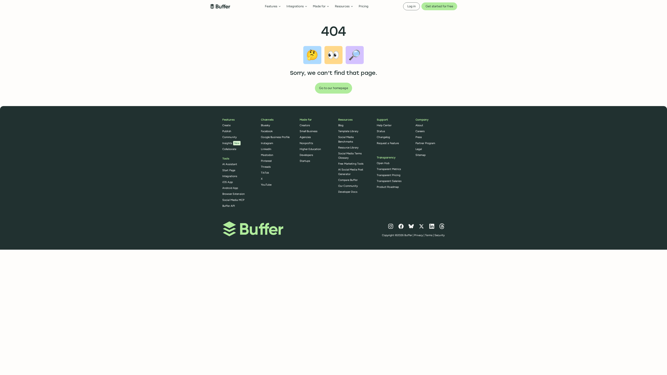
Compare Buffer (348, 180)
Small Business (309, 131)
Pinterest (266, 160)
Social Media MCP (233, 200)
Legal (418, 149)
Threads (266, 166)
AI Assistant (229, 164)
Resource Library (348, 147)
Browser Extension (233, 193)
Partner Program (425, 143)
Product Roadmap (388, 187)
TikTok (265, 172)
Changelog (383, 137)
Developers (306, 155)
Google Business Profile (275, 137)
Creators (305, 125)
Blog (340, 125)
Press (418, 137)
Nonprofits (306, 143)
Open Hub (383, 163)
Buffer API (228, 205)
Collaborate (229, 149)
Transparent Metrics (389, 169)
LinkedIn (266, 149)
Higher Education (310, 149)
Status (381, 131)
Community (229, 137)
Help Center (384, 125)
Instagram (267, 143)
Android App (230, 188)
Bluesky (265, 125)
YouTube (266, 184)
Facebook (267, 131)
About (419, 125)
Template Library (348, 131)
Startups (305, 160)
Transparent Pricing (388, 175)
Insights (230, 143)
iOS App (227, 182)
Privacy (418, 235)
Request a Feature (388, 143)
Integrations (229, 176)
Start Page (228, 170)
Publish (226, 131)
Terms (428, 235)
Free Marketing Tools (350, 163)
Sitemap (420, 155)
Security (439, 235)
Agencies (305, 137)
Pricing (363, 6)
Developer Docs (347, 191)
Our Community (348, 186)
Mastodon (267, 155)
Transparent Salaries (389, 181)
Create (226, 125)
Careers (420, 131)
